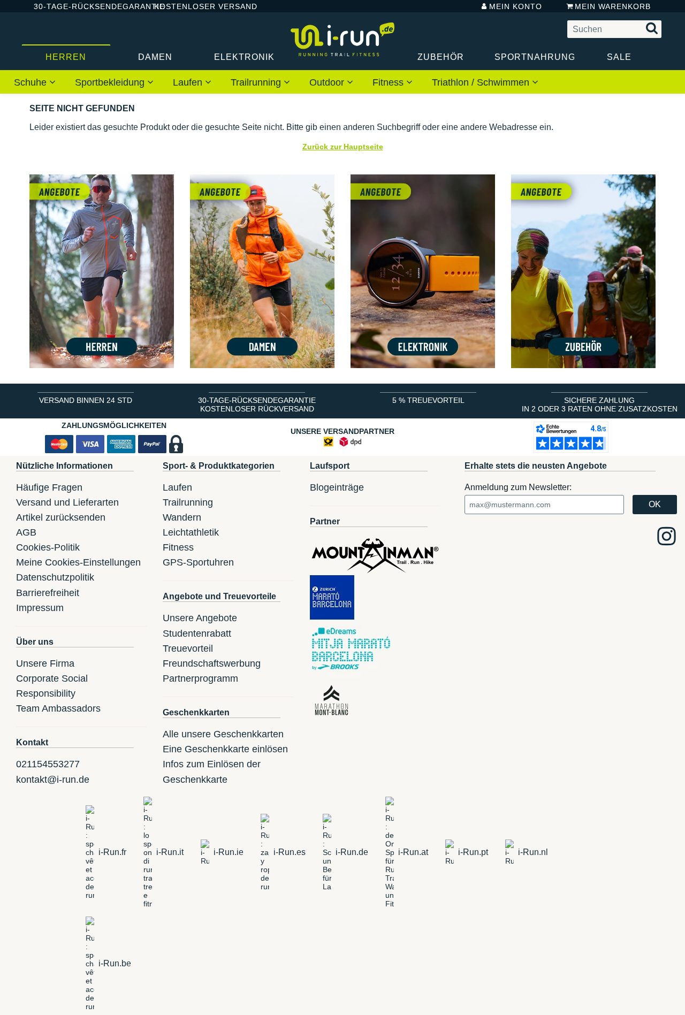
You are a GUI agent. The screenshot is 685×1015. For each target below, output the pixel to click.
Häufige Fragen (49, 487)
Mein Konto (515, 6)
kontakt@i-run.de (52, 779)
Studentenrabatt (197, 633)
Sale (619, 57)
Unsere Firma (45, 663)
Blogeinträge (337, 487)
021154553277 (48, 764)
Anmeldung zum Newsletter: (518, 487)
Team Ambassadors (58, 708)
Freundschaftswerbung (212, 663)
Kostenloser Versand (197, 6)
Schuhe (31, 82)
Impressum (40, 607)
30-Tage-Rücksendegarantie (85, 6)
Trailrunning (257, 82)
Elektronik (244, 57)
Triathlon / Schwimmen (482, 82)
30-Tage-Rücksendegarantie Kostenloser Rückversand (257, 404)
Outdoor (328, 82)
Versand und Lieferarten (67, 502)
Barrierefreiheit (47, 592)
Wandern (182, 517)
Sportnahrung (534, 57)
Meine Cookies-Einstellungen (78, 562)
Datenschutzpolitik (55, 577)
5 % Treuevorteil (428, 400)
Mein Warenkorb (613, 6)
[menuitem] (34, 82)
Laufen (189, 82)
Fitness (389, 82)
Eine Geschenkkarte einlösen (225, 749)
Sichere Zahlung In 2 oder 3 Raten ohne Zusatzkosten (600, 404)
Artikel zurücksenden (60, 517)
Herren (65, 57)
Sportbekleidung (111, 82)
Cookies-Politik (48, 547)
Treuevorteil (188, 648)
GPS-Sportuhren (198, 562)
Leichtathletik (191, 532)
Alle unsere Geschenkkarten (223, 734)
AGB (26, 532)
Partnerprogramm (200, 678)
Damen (155, 57)
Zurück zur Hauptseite (342, 146)
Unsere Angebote (200, 618)
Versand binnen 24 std (85, 400)
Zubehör (440, 57)
